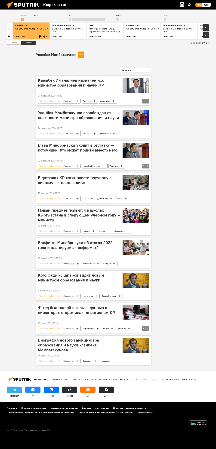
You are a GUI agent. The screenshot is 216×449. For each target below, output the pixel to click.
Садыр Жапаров (109, 296)
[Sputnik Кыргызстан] (24, 8)
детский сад (102, 198)
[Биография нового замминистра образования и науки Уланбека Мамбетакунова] (136, 345)
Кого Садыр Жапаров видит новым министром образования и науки (71, 278)
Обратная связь (145, 412)
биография (88, 361)
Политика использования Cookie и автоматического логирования (40, 412)
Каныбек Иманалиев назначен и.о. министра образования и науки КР (71, 83)
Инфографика (170, 379)
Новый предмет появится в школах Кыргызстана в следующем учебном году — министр (79, 215)
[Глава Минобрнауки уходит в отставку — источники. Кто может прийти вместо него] (136, 150)
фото (156, 379)
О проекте (12, 408)
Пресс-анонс (89, 263)
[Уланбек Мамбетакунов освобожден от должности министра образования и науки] (136, 117)
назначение (105, 101)
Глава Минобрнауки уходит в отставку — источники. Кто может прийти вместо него (77, 148)
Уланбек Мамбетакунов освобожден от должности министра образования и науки (78, 115)
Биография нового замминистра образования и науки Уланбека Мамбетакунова (68, 345)
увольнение (105, 133)
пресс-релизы (102, 408)
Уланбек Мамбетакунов (56, 54)
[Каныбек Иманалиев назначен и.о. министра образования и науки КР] (136, 85)
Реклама (86, 408)
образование (119, 231)
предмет (86, 231)
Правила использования (33, 408)
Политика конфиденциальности (129, 408)
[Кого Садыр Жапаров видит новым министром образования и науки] (136, 280)
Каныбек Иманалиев (92, 166)
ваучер (120, 198)
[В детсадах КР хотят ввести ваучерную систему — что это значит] (136, 182)
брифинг (107, 263)
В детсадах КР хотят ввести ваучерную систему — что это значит (74, 180)
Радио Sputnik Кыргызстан (101, 379)
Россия (124, 379)
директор (122, 328)
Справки (105, 361)
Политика (87, 101)
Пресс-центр (68, 263)
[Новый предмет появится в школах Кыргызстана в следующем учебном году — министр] (136, 215)
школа (86, 198)
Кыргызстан (68, 101)
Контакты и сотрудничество (64, 408)
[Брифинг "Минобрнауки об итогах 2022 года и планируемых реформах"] (136, 247)
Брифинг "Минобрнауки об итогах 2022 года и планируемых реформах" (75, 245)
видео (146, 379)
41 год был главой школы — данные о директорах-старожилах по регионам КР (76, 310)
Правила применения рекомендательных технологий (105, 412)
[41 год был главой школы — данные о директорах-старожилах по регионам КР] (136, 312)
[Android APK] (198, 424)
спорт (135, 379)
